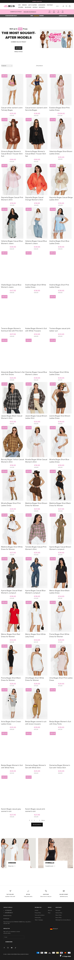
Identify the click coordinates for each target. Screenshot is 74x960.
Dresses (24, 5)
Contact (36, 910)
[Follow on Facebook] (4, 947)
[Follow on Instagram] (8, 947)
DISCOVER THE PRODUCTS (30, 11)
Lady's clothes (32, 5)
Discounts (42, 7)
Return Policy (58, 915)
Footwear (50, 5)
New (19, 5)
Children (20, 7)
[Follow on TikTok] (15, 947)
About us (50, 910)
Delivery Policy (59, 912)
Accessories (41, 5)
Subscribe (9, 941)
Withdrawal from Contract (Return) (63, 919)
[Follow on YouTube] (11, 947)
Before (43, 820)
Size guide (58, 910)
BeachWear (28, 7)
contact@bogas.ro (9, 912)
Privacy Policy (38, 912)
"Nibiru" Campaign (39, 919)
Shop (49, 912)
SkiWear (35, 7)
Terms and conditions (39, 915)
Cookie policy (38, 917)
